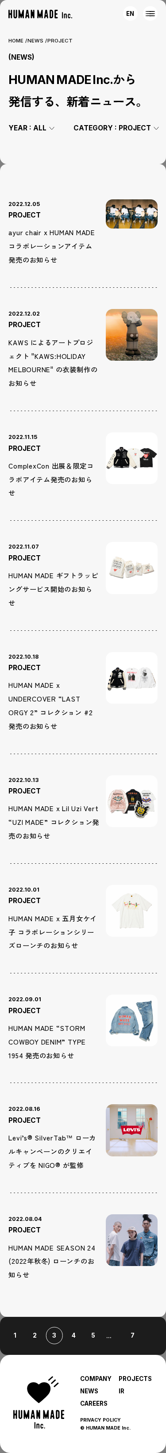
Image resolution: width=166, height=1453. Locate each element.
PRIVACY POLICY (100, 1420)
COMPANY (96, 1378)
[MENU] (150, 13)
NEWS (35, 41)
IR (121, 1391)
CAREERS (94, 1403)
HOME (15, 41)
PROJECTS (135, 1378)
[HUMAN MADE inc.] (40, 14)
